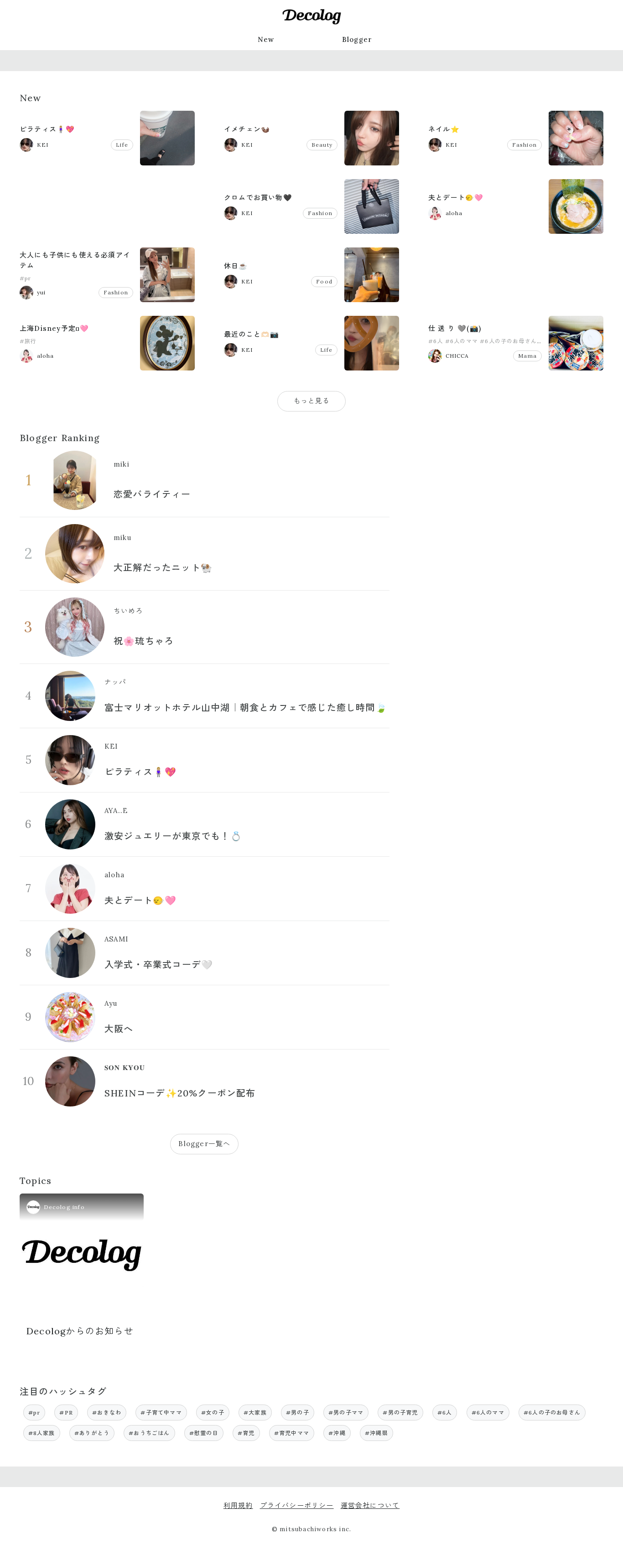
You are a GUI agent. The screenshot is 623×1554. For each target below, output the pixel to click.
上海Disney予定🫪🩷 (54, 328)
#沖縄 (337, 1433)
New (266, 39)
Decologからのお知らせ (80, 1331)
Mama (527, 355)
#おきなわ (106, 1412)
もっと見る (311, 400)
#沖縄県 (376, 1433)
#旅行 (28, 341)
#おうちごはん (149, 1433)
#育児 (246, 1433)
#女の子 (212, 1412)
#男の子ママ (345, 1412)
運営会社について (370, 1505)
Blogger (357, 39)
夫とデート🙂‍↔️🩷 (455, 197)
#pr (25, 278)
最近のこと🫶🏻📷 (251, 334)
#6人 (435, 341)
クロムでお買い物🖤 (258, 197)
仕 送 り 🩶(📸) (454, 328)
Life (122, 144)
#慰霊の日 (203, 1433)
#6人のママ (461, 341)
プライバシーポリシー (297, 1505)
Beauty (322, 144)
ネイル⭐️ (444, 129)
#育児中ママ (291, 1433)
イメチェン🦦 (247, 129)
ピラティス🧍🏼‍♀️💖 (47, 129)
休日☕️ (236, 266)
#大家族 (255, 1412)
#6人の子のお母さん (508, 341)
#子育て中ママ (161, 1412)
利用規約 (238, 1505)
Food (324, 281)
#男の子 (297, 1412)
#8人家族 (41, 1433)
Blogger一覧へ (204, 1143)
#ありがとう (91, 1433)
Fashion (524, 144)
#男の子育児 (400, 1412)
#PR (66, 1412)
